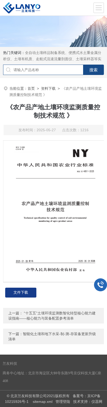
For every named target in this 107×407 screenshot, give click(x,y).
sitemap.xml (42, 401)
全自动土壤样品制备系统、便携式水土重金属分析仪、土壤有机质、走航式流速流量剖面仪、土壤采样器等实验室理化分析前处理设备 (52, 59)
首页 (31, 88)
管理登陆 (63, 401)
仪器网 (96, 401)
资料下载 (48, 88)
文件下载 (21, 292)
